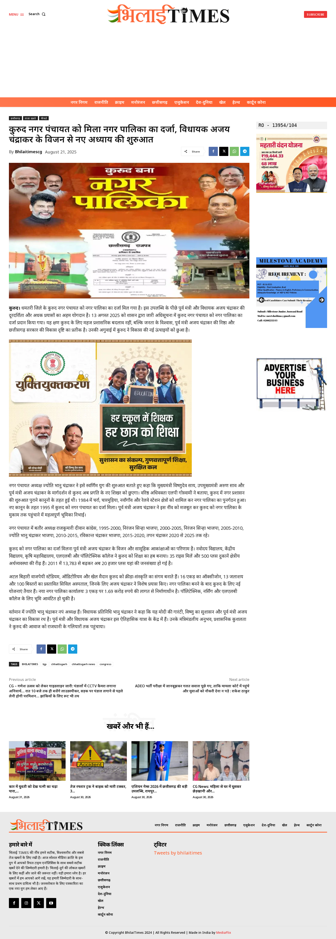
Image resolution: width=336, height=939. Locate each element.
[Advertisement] (168, 63)
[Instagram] (26, 903)
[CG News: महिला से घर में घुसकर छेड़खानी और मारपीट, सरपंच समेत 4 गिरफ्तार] (221, 761)
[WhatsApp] (234, 151)
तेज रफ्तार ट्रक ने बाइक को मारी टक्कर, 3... (98, 788)
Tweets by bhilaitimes (178, 853)
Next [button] (321, 300)
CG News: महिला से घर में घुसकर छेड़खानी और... (217, 788)
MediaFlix (223, 932)
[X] (223, 151)
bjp (45, 664)
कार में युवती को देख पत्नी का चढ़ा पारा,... (33, 788)
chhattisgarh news (83, 664)
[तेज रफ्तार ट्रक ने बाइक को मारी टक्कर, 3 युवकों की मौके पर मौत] (98, 761)
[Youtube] (51, 903)
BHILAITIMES (30, 664)
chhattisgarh (59, 664)
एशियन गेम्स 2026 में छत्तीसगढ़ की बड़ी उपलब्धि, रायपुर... (159, 788)
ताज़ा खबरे (30, 118)
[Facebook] (213, 151)
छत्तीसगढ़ (15, 118)
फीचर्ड (44, 118)
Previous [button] (262, 300)
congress (105, 664)
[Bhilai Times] (168, 14)
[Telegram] (244, 151)
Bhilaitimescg (28, 151)
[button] (38, 14)
